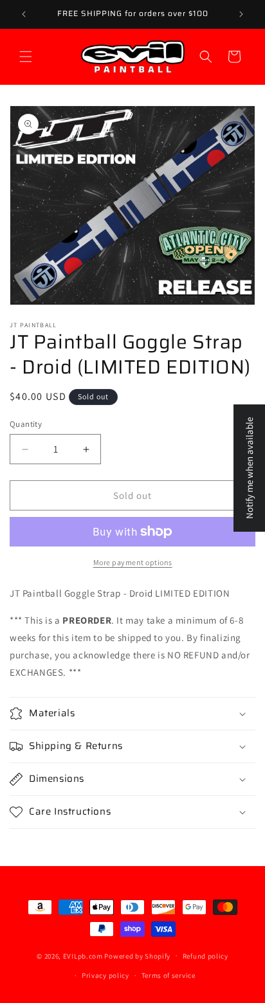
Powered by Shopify (137, 955)
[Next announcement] (241, 14)
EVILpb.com (83, 955)
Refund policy (205, 956)
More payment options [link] (132, 562)
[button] (26, 56)
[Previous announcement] (24, 14)
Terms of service (169, 975)
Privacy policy (105, 975)
